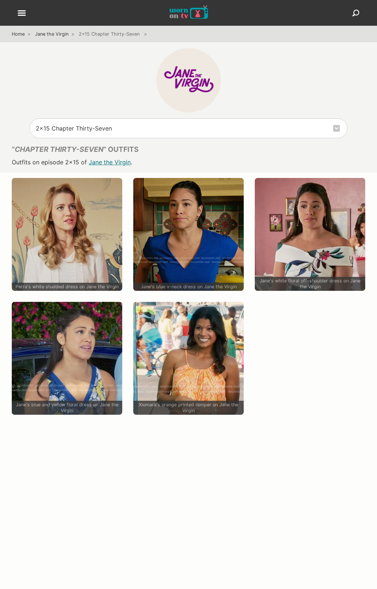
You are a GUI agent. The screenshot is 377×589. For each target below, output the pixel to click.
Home (18, 34)
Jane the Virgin (51, 34)
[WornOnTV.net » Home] (188, 13)
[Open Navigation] (22, 13)
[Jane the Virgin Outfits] (188, 80)
